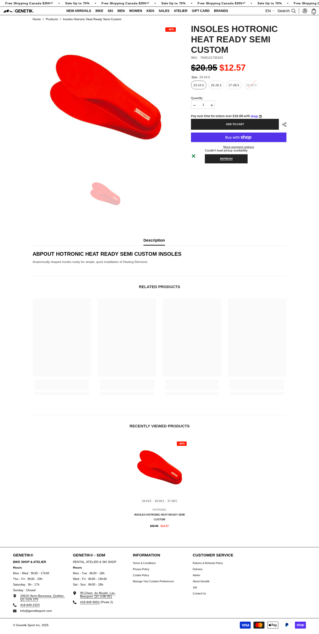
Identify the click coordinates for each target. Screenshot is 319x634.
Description (154, 240)
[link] (62, 387)
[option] (105, 96)
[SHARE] (282, 124)
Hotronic (159, 509)
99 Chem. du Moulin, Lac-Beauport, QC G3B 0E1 (98, 594)
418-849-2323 (30, 605)
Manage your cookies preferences (153, 581)
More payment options (238, 147)
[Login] (305, 11)
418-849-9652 (90, 602)
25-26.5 (159, 501)
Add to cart (235, 124)
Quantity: (197, 98)
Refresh (226, 158)
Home (37, 19)
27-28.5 (172, 501)
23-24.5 (146, 501)
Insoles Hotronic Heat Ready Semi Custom (159, 517)
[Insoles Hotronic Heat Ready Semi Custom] (159, 467)
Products (52, 19)
